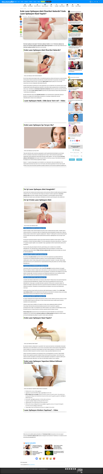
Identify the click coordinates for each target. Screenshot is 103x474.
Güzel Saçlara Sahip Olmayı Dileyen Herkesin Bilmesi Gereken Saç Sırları (58, 447)
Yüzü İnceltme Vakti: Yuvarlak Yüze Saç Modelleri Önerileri (74, 135)
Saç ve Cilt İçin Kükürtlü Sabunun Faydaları (73, 89)
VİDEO (22, 1)
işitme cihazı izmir (75, 143)
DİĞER (38, 1)
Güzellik (25, 8)
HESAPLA (26, 1)
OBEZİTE (30, 1)
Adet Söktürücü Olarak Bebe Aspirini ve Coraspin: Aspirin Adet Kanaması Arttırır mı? (75, 35)
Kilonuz (72, 155)
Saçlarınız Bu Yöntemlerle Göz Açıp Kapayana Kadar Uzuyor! (37, 453)
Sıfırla (79, 159)
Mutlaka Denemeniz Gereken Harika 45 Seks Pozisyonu (75, 22)
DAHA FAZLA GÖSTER (76, 73)
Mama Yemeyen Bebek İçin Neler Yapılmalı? (74, 59)
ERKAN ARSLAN (24, 16)
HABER (15, 1)
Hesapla (72, 159)
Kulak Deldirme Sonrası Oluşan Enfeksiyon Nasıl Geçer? (75, 47)
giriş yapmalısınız (32, 464)
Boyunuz (71, 152)
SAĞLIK (34, 1)
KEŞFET (43, 1)
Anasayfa (21, 8)
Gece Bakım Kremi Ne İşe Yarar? (75, 112)
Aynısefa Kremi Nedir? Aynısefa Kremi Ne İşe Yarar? (59, 452)
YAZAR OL (49, 1)
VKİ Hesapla (77, 150)
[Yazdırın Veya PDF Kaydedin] (21, 32)
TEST (19, 1)
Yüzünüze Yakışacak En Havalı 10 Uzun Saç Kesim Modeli (37, 446)
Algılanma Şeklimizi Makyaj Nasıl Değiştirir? (74, 123)
